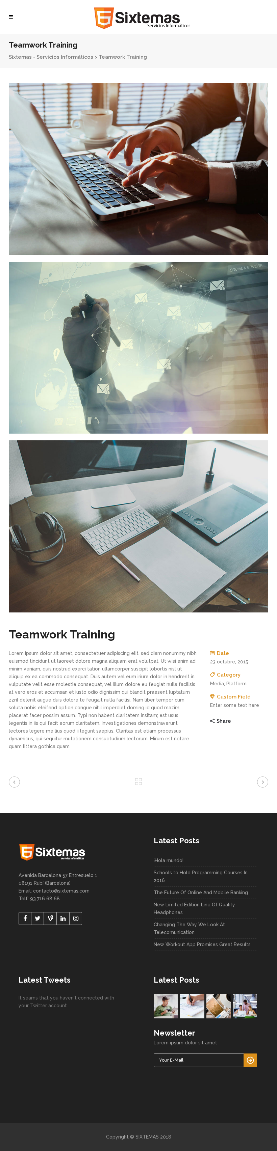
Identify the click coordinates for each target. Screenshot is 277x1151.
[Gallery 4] (138, 169)
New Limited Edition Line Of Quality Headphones (194, 908)
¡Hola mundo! (168, 860)
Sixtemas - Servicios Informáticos (51, 57)
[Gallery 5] (138, 348)
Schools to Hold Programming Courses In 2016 (201, 876)
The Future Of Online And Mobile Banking (201, 892)
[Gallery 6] (138, 526)
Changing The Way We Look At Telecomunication (189, 928)
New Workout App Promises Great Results (202, 944)
